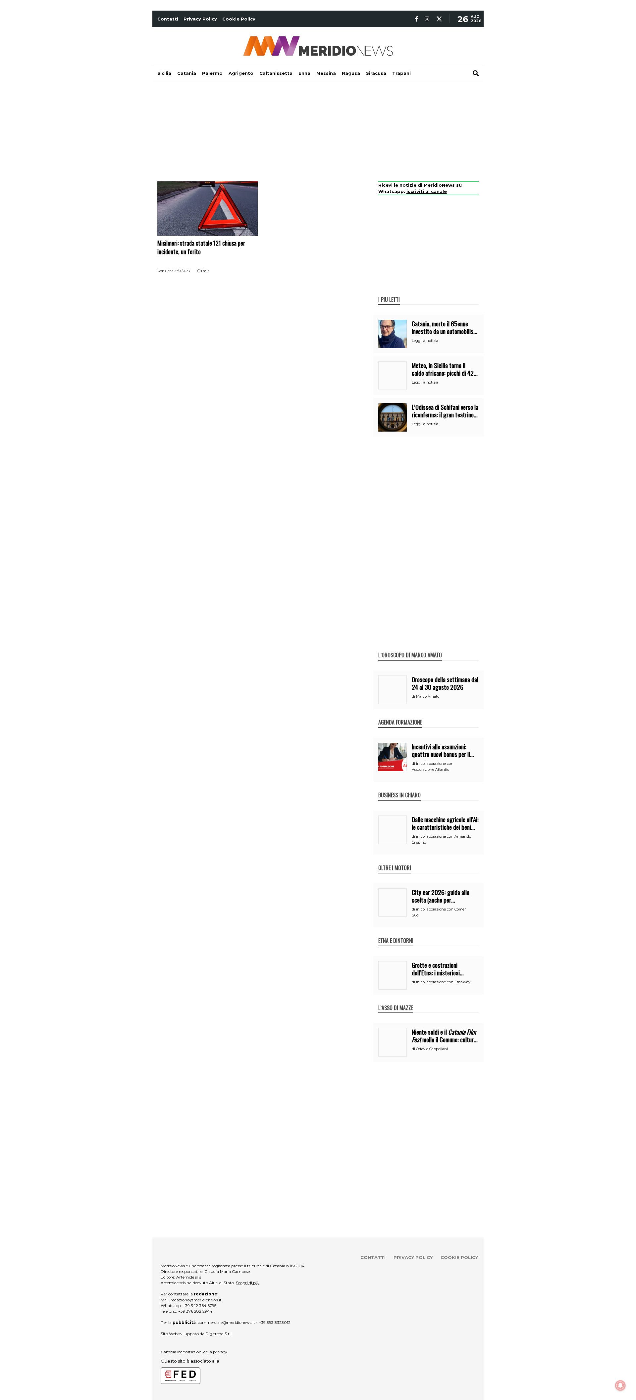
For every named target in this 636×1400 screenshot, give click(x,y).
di (414, 696)
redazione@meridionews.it (196, 1299)
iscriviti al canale (426, 191)
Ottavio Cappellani (432, 1049)
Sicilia (164, 73)
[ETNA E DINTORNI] (395, 933)
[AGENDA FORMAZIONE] (400, 715)
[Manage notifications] (620, 1385)
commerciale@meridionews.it (226, 1322)
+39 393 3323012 (275, 1322)
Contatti (167, 19)
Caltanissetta (275, 73)
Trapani (401, 73)
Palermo (212, 73)
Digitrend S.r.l (218, 1333)
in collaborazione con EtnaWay (443, 982)
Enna (304, 73)
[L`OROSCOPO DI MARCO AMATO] (410, 648)
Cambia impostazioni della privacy (194, 1351)
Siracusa (376, 73)
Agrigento (241, 73)
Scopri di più (247, 1282)
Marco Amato (427, 696)
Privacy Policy (200, 19)
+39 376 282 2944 (195, 1311)
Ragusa (351, 73)
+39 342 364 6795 (199, 1305)
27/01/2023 (182, 271)
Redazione (165, 271)
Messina (326, 73)
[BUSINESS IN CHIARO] (399, 788)
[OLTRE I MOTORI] (394, 860)
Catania (186, 73)
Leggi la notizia (425, 340)
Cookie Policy (238, 19)
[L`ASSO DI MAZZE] (395, 1000)
